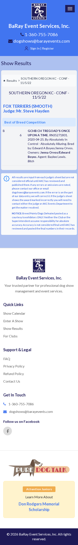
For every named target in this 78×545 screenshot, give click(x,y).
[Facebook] (7, 431)
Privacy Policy (13, 366)
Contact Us (11, 381)
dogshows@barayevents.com (41, 40)
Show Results (16, 63)
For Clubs (10, 336)
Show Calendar (14, 313)
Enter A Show (13, 321)
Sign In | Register (42, 48)
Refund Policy (13, 374)
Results (11, 80)
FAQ (6, 359)
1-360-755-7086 (21, 404)
